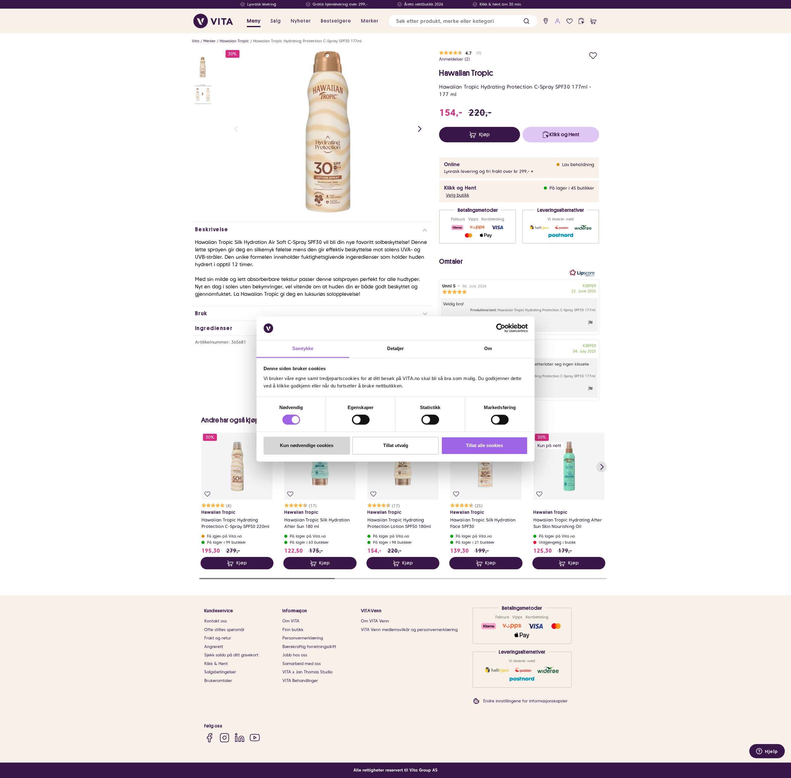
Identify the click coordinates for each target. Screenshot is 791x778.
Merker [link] (370, 21)
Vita (195, 41)
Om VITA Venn (375, 621)
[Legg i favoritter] (593, 55)
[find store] (546, 21)
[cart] (593, 21)
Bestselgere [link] (336, 21)
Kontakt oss (215, 621)
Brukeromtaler (218, 680)
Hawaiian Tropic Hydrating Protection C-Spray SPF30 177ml (307, 41)
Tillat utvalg (395, 445)
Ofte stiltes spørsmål (224, 629)
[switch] (361, 420)
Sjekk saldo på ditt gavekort (231, 655)
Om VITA (290, 621)
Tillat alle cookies (484, 445)
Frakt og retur (217, 638)
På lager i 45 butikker (571, 188)
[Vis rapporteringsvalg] (590, 323)
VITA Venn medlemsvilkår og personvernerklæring (409, 629)
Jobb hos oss (294, 655)
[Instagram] (224, 737)
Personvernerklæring (302, 638)
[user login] (558, 21)
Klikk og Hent (460, 188)
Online (452, 164)
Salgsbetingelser (220, 672)
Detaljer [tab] (395, 348)
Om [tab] (488, 348)
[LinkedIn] (240, 737)
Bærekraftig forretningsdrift (309, 646)
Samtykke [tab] (303, 348)
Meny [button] (253, 21)
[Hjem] (213, 21)
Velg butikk (457, 195)
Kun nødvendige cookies (306, 445)
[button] (526, 21)
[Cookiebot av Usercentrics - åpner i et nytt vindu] (501, 328)
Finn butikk (292, 629)
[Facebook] (209, 737)
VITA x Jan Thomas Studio (307, 672)
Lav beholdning (578, 164)
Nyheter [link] (301, 21)
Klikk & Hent (216, 663)
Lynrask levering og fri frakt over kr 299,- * (488, 171)
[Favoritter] (570, 21)
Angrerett (213, 646)
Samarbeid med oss (301, 663)
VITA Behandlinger (300, 680)
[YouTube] (255, 737)
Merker (209, 41)
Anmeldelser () (454, 59)
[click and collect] (581, 21)
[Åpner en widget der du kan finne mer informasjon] (767, 751)
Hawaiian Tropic (234, 41)
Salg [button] (275, 21)
